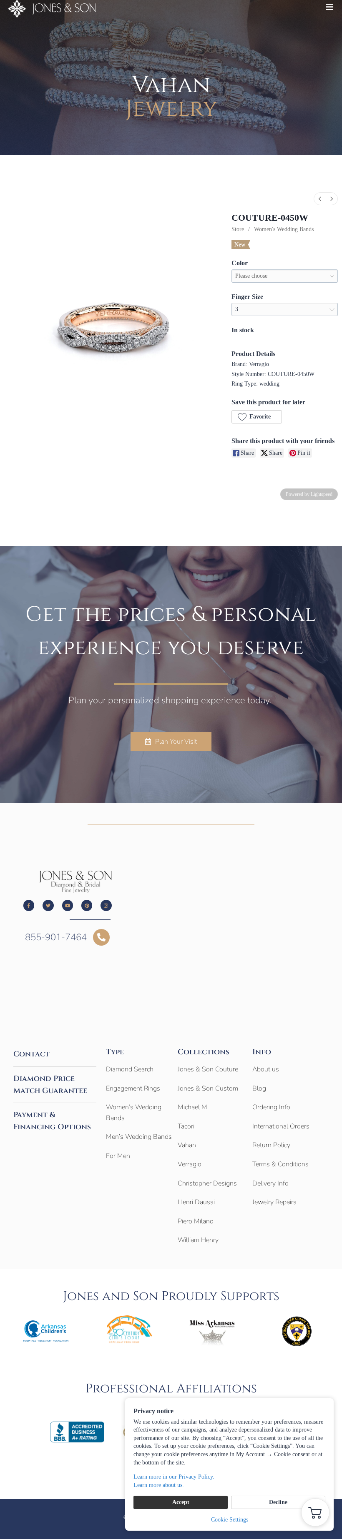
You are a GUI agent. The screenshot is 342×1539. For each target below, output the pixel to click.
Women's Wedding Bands (284, 229)
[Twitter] (48, 905)
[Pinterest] (86, 905)
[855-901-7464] (101, 937)
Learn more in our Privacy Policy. (173, 1477)
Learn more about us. (158, 1485)
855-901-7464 (56, 937)
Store (237, 229)
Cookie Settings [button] (229, 1520)
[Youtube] (67, 905)
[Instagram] (106, 905)
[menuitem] (320, 199)
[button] (256, 416)
